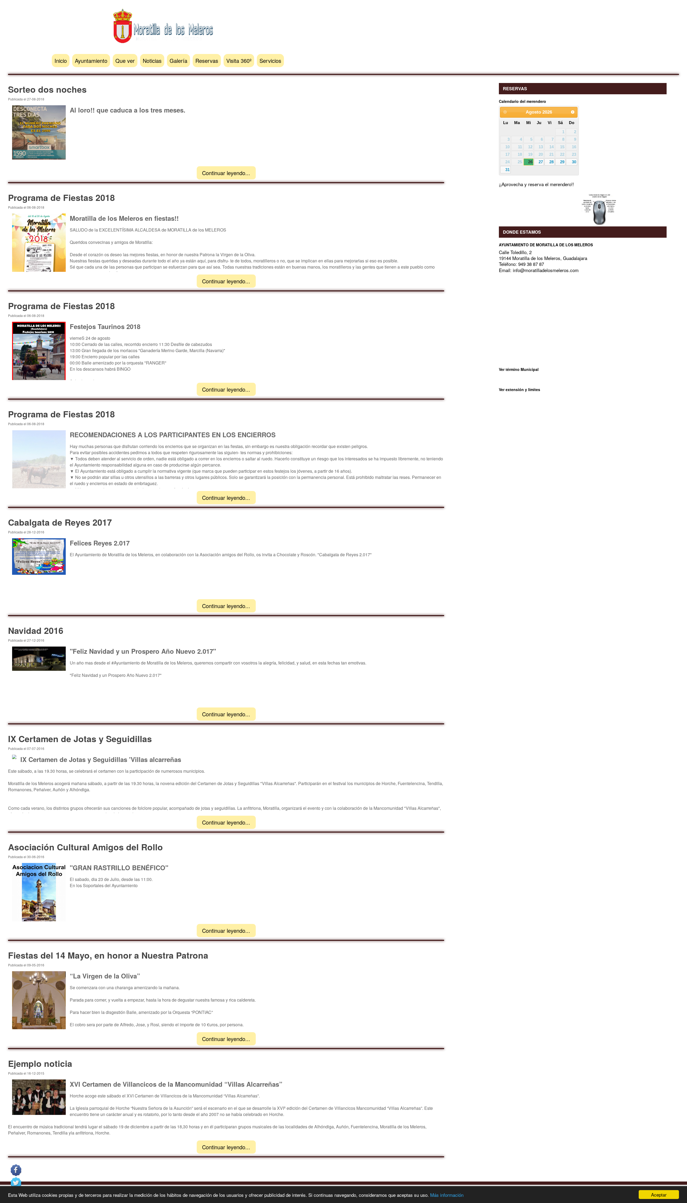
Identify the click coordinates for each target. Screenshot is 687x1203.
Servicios (270, 60)
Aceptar (659, 1194)
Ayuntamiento (91, 60)
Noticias (152, 60)
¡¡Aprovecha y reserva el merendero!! (536, 184)
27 (541, 162)
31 (507, 169)
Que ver (125, 60)
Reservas (206, 60)
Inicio (60, 60)
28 (551, 162)
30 (574, 162)
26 (530, 162)
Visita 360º (238, 60)
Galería (178, 60)
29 (562, 162)
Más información (446, 1194)
